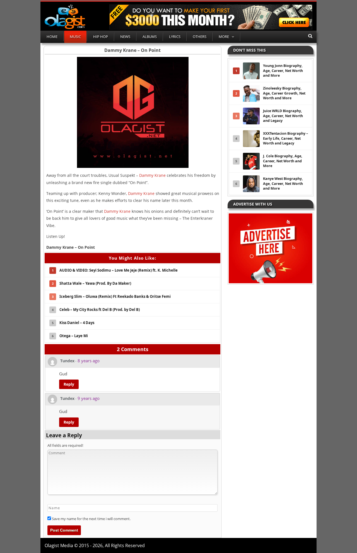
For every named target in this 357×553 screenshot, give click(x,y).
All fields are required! (65, 445)
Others (199, 36)
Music (75, 36)
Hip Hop (100, 36)
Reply (69, 384)
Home (52, 36)
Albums (150, 36)
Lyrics (174, 36)
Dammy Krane (152, 175)
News (125, 36)
